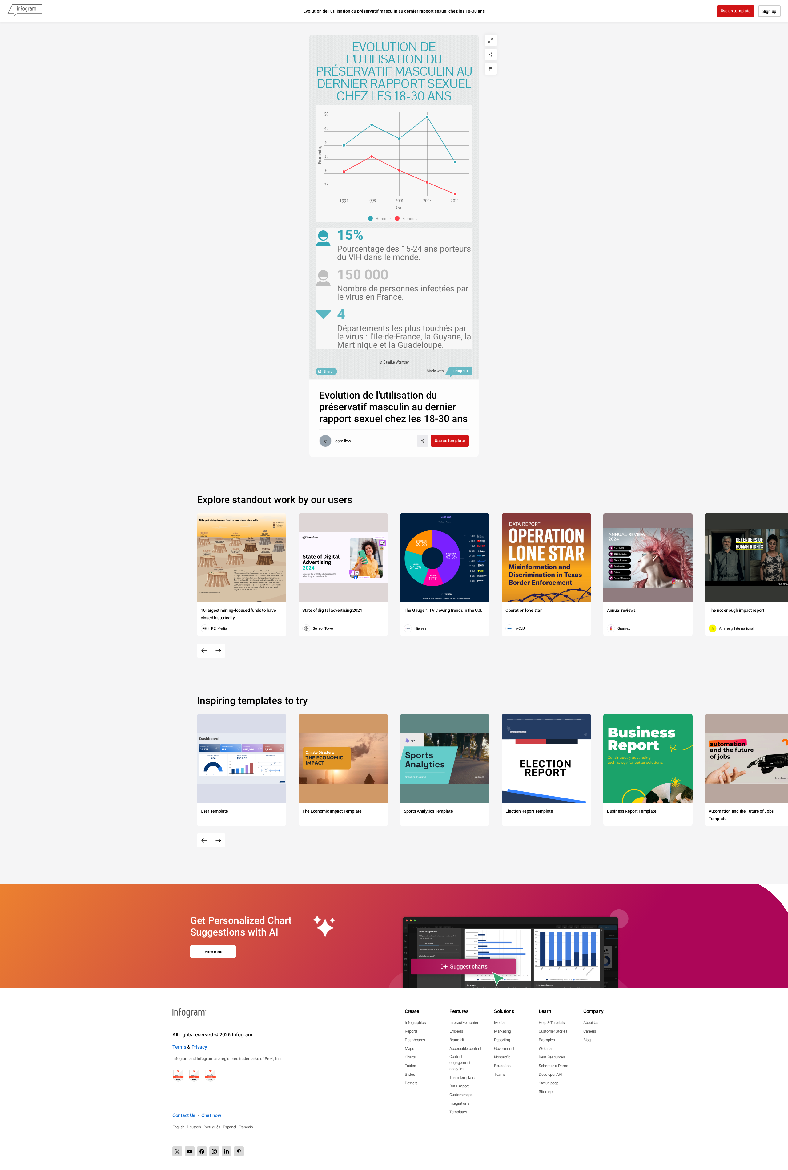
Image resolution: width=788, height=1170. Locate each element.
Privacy (199, 1047)
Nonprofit (501, 1057)
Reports (411, 1031)
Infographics (415, 1022)
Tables (410, 1065)
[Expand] (491, 40)
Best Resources (552, 1057)
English (178, 1127)
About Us (590, 1022)
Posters (411, 1083)
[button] (381, 218)
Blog (587, 1040)
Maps (409, 1048)
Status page (549, 1083)
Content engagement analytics (459, 1062)
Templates (458, 1112)
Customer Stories (553, 1031)
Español (229, 1127)
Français (246, 1127)
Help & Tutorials (552, 1022)
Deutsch (194, 1127)
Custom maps (461, 1094)
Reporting (502, 1040)
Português (211, 1127)
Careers (589, 1031)
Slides (410, 1074)
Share (327, 371)
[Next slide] (218, 650)
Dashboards (415, 1040)
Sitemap (546, 1091)
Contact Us (183, 1115)
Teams (500, 1074)
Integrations (459, 1103)
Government (504, 1048)
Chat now (211, 1115)
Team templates (462, 1077)
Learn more (213, 951)
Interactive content (464, 1022)
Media (499, 1022)
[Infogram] (24, 11)
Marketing (502, 1031)
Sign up (769, 11)
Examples (547, 1040)
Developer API (550, 1074)
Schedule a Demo (553, 1065)
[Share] (491, 54)
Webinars (547, 1048)
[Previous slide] (204, 650)
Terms (179, 1047)
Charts (410, 1057)
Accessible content (465, 1048)
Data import (459, 1086)
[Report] (491, 69)
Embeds (456, 1031)
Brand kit (456, 1040)
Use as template (736, 10)
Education (502, 1065)
